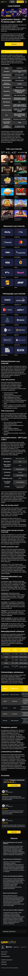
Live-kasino (8, 152)
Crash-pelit (15, 152)
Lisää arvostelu (14, 785)
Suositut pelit (3, 152)
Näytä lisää (14, 832)
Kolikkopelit (22, 152)
